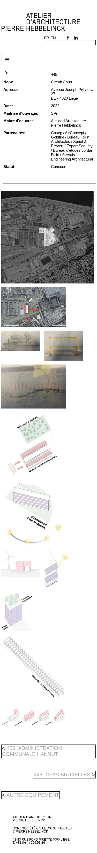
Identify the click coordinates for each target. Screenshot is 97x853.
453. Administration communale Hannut (32, 751)
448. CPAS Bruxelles (64, 774)
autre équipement (32, 795)
